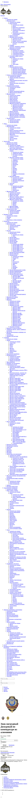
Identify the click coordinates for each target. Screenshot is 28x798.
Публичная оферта (8, 787)
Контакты (6, 1)
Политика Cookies (8, 781)
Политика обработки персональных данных (15, 779)
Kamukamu (11, 745)
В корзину (3, 742)
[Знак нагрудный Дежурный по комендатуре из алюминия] (3, 720)
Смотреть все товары (12, 19)
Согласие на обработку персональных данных (15, 783)
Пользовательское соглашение (11, 782)
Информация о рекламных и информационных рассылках (11, 785)
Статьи (5, 776)
